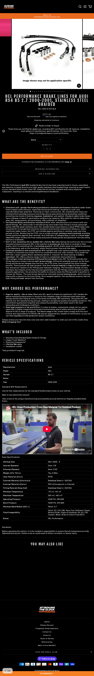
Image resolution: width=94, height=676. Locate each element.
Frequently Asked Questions (47, 628)
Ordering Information (47, 169)
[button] (47, 673)
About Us (47, 635)
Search (47, 622)
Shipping (37, 120)
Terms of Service (47, 638)
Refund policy (47, 642)
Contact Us (46, 632)
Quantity (47, 145)
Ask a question (47, 174)
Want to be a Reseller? (47, 645)
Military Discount (47, 625)
